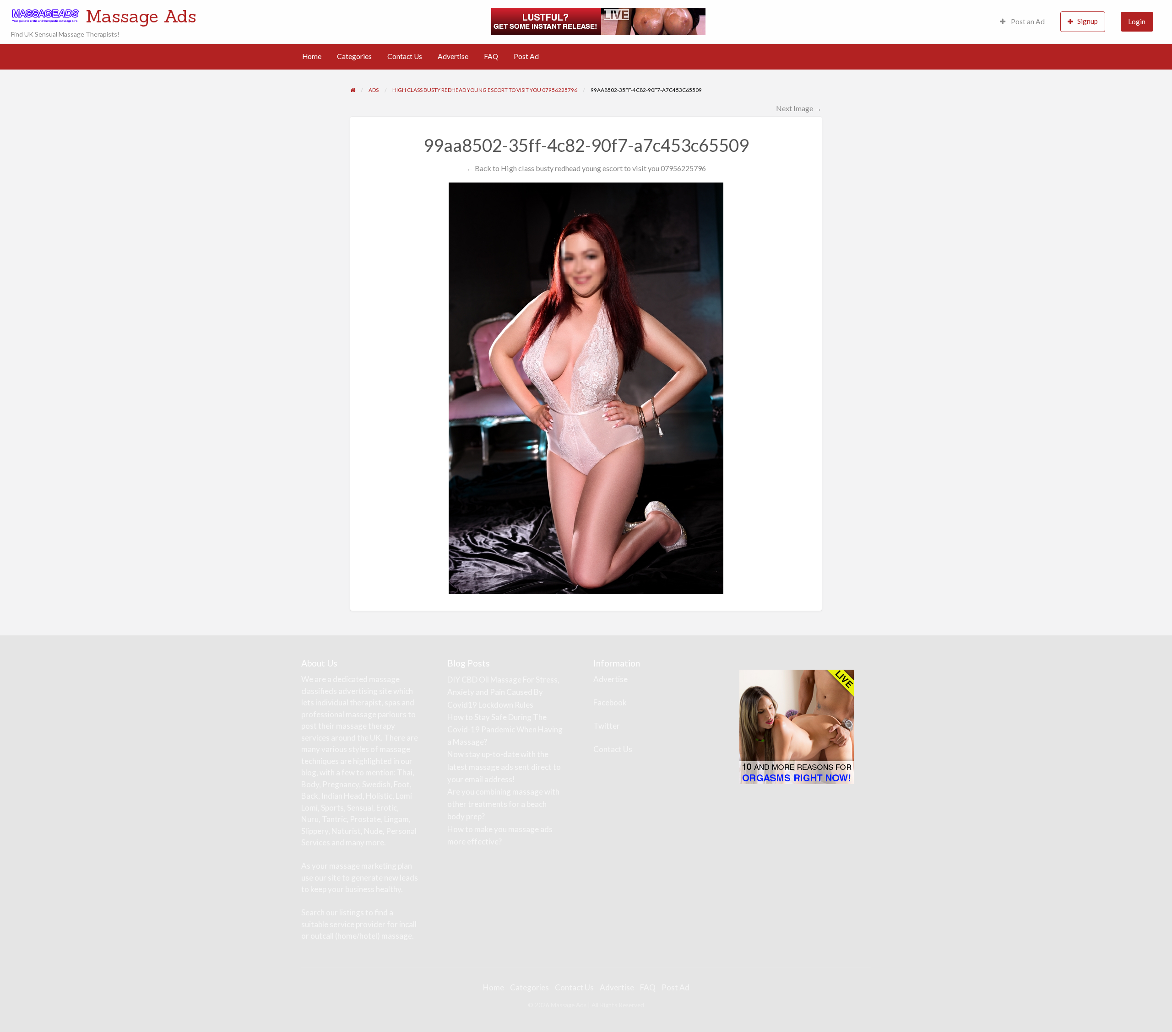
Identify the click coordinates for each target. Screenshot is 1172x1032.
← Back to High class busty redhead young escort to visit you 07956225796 (586, 168)
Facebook (610, 702)
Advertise (453, 56)
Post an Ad (1027, 21)
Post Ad (526, 56)
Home (311, 56)
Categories (354, 56)
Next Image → (799, 108)
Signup (1087, 21)
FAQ (491, 56)
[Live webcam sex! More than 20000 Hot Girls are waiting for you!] (598, 21)
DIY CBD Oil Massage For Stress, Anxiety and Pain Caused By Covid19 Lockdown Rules (503, 692)
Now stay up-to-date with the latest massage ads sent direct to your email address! (504, 766)
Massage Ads (141, 16)
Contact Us (404, 56)
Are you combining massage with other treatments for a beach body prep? (503, 804)
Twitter (606, 726)
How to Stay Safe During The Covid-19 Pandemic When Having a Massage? (505, 729)
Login (1136, 21)
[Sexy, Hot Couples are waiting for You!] (796, 726)
